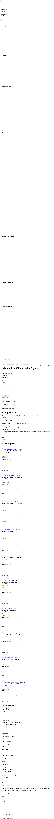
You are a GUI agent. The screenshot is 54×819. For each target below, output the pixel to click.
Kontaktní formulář (7, 777)
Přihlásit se (5, 729)
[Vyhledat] (1, 362)
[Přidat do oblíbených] (2, 394)
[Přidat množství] (3, 389)
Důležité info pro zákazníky (9, 780)
